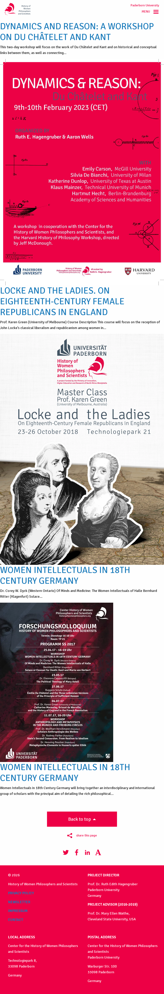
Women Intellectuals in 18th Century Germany (65, 575)
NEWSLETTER (19, 902)
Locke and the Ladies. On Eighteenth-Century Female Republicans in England (62, 301)
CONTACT (15, 920)
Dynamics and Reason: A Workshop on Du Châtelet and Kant (77, 32)
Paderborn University (145, 5)
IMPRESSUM (18, 911)
